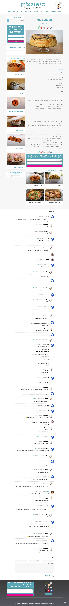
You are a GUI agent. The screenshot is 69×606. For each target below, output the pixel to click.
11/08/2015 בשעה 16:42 (42, 334)
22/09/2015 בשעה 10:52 (43, 377)
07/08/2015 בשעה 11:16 (39, 299)
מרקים (30, 11)
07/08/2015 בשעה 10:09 (43, 294)
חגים (14, 11)
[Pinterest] (48, 590)
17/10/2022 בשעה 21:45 (42, 540)
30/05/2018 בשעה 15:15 (39, 441)
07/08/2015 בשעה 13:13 (43, 306)
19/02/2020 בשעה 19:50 (43, 491)
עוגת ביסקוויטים (19, 130)
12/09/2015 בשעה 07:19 (42, 344)
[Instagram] (46, 590)
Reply (38, 216)
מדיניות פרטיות (34, 599)
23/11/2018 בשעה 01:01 (43, 476)
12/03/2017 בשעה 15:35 (42, 410)
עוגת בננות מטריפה (18, 167)
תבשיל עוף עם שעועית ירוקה (35, 202)
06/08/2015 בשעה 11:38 (43, 216)
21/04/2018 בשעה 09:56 (39, 427)
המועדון (9, 11)
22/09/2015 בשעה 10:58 (39, 387)
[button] (50, 27)
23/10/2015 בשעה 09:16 (39, 398)
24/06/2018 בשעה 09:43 (39, 455)
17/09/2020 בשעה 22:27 (39, 231)
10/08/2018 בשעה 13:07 (43, 460)
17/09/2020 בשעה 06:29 (44, 505)
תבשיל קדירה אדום (19, 74)
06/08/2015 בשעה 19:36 (39, 287)
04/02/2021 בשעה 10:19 (41, 521)
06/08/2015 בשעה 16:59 (43, 264)
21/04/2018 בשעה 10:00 (39, 328)
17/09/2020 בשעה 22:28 (39, 514)
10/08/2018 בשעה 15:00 (39, 469)
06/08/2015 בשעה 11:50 (39, 224)
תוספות (46, 11)
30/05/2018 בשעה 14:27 (43, 436)
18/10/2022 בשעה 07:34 (39, 548)
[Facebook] (51, 590)
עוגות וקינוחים (53, 11)
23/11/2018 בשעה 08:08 (39, 483)
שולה (48, 491)
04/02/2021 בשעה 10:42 (39, 533)
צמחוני (25, 11)
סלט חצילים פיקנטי (18, 148)
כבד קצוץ (21, 93)
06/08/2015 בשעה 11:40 (43, 238)
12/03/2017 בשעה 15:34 (42, 405)
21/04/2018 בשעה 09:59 (39, 315)
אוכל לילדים (19, 11)
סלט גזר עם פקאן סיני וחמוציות (16, 111)
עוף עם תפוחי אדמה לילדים (36, 185)
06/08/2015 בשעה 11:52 (39, 247)
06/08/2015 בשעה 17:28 (39, 271)
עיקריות (59, 11)
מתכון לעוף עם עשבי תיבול (55, 202)
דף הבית (46, 23)
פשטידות (36, 11)
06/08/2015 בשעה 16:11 (42, 259)
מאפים (41, 11)
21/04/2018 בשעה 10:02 (39, 415)
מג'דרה (59, 185)
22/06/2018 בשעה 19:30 (42, 448)
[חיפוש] (8, 20)
